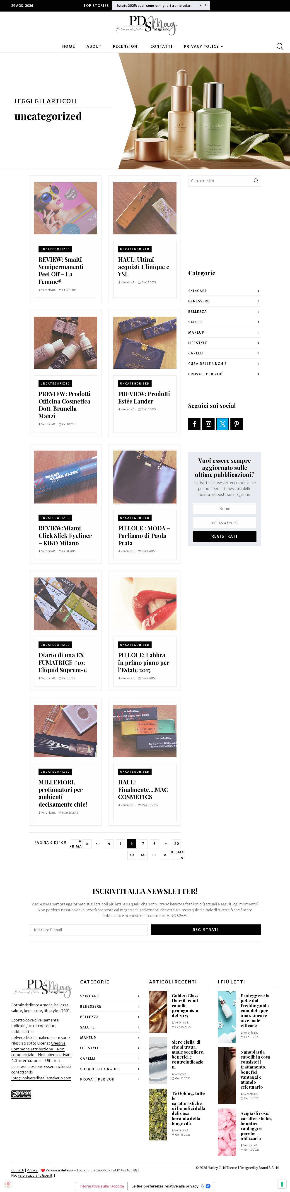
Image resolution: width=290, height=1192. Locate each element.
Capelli (196, 353)
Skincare (197, 291)
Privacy (32, 1170)
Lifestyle (198, 343)
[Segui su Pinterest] (236, 424)
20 (176, 844)
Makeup (196, 332)
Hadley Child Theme (222, 1168)
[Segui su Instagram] (208, 424)
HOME (68, 46)
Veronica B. (48, 290)
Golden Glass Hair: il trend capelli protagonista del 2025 (185, 1006)
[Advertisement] (224, 237)
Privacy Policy (201, 46)
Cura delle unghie (207, 364)
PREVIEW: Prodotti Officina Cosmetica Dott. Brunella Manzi (65, 405)
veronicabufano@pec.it (35, 1175)
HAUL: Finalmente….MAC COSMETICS (143, 789)
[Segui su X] (222, 424)
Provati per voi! (205, 374)
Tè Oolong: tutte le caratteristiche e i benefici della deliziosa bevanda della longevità (188, 1108)
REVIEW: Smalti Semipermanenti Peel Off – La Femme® (61, 270)
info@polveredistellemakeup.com (41, 1078)
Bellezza (197, 312)
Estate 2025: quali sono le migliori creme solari (153, 6)
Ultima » (176, 855)
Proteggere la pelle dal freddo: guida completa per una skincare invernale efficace (255, 1010)
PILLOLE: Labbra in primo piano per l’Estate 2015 (143, 662)
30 (131, 855)
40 (143, 855)
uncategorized (55, 249)
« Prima (75, 843)
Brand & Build (269, 1168)
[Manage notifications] (8, 1183)
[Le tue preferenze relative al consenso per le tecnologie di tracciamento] (282, 1184)
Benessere (199, 301)
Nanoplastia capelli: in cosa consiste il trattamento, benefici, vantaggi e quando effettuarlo (255, 1069)
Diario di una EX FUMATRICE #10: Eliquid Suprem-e (63, 662)
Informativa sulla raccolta (102, 1186)
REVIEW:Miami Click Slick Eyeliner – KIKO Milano (65, 535)
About (94, 46)
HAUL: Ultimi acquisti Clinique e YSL (143, 266)
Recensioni (126, 46)
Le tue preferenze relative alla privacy (164, 1186)
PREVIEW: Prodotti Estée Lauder (144, 397)
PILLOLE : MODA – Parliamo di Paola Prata (144, 535)
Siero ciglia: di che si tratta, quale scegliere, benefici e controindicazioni (188, 1054)
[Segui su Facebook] (194, 424)
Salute (195, 322)
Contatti (161, 46)
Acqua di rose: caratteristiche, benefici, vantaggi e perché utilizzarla (256, 1125)
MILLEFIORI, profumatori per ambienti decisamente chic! (63, 793)
